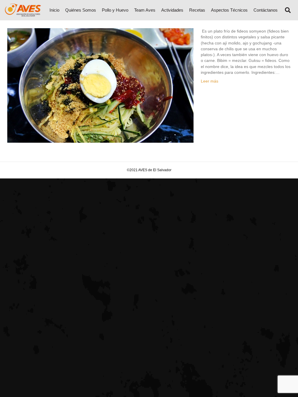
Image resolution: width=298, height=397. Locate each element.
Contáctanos (265, 10)
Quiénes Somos (80, 10)
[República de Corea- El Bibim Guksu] (100, 85)
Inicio (54, 10)
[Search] (286, 10)
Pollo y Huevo (115, 10)
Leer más (209, 81)
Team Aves (144, 10)
